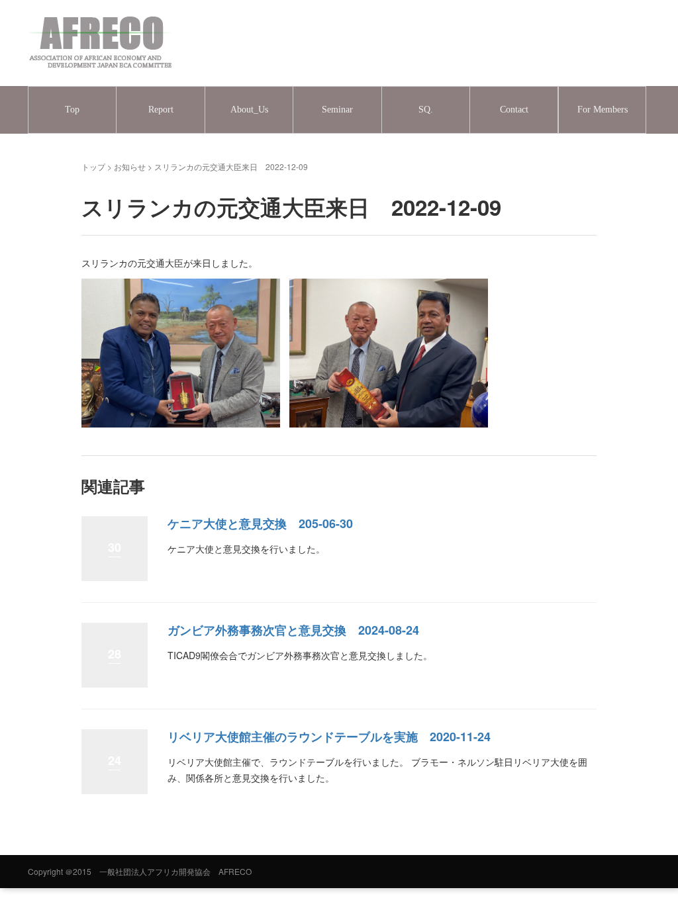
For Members (602, 109)
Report (160, 109)
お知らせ (130, 166)
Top (72, 109)
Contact (514, 109)
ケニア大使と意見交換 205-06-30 (260, 523)
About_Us (249, 109)
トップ (93, 166)
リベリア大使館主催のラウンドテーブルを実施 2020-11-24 (329, 736)
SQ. (425, 109)
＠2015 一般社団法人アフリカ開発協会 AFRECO (158, 871)
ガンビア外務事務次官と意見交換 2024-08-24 (293, 630)
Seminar (337, 109)
